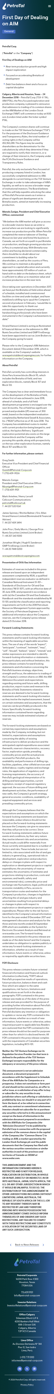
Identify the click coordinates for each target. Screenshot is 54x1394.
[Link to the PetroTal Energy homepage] (13, 6)
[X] (27, 1368)
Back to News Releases (27, 1245)
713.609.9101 (27, 1292)
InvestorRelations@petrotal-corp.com (27, 1305)
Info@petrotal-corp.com (27, 1295)
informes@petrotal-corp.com (27, 1361)
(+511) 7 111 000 (27, 1357)
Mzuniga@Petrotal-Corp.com (17, 487)
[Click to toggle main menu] (49, 6)
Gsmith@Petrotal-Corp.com (17, 470)
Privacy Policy (27, 1385)
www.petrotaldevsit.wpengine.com (21, 355)
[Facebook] (19, 1368)
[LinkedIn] (34, 1368)
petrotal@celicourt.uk (13, 503)
